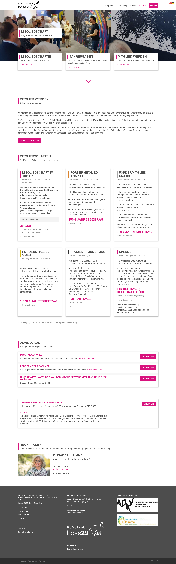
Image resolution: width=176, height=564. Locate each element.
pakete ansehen (26, 64)
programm (109, 6)
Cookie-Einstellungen (25, 532)
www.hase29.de (23, 514)
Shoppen (149, 404)
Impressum (22, 561)
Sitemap (41, 561)
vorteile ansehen (74, 67)
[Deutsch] (173, 3)
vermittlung (122, 6)
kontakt (153, 5)
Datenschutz (32, 561)
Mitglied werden (29, 140)
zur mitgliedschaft (123, 64)
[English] (170, 3)
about (141, 6)
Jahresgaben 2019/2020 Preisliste (41, 402)
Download (148, 356)
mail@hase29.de (86, 359)
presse (133, 6)
